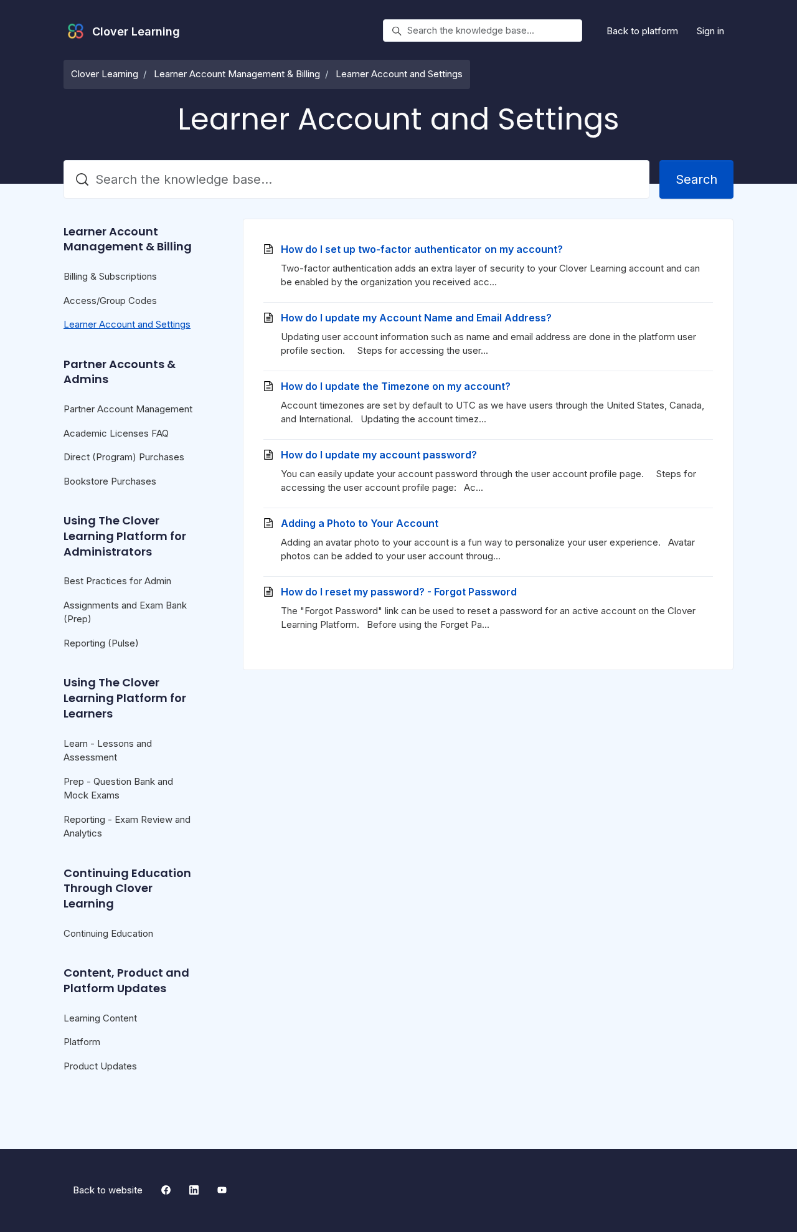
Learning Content (100, 1018)
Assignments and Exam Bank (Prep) (125, 612)
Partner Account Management (128, 409)
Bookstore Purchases (110, 481)
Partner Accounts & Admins (120, 371)
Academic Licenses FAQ (116, 433)
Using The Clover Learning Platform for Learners (125, 698)
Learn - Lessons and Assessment (108, 750)
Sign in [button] (710, 31)
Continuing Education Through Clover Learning (127, 888)
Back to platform (642, 31)
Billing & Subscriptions (110, 276)
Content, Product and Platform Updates (126, 980)
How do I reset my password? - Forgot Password (399, 591)
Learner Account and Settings (399, 74)
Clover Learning (104, 74)
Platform (82, 1042)
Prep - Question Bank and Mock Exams (118, 788)
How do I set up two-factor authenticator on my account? (422, 249)
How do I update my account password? (379, 454)
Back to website (108, 1190)
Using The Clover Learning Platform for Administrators (125, 536)
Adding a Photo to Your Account (359, 523)
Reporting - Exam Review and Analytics (127, 826)
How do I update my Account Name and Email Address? (416, 317)
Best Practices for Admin (117, 581)
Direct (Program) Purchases (124, 457)
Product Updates (100, 1066)
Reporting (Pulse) (101, 643)
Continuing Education (108, 933)
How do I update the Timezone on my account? (396, 386)
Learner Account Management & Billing (237, 74)
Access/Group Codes (110, 300)
